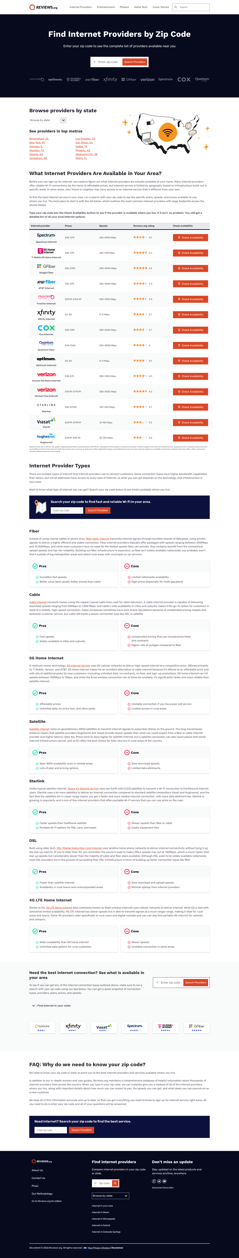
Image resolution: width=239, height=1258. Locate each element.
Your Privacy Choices (99, 1247)
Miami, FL (81, 158)
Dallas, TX (81, 146)
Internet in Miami (100, 1212)
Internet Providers (81, 7)
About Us (37, 1170)
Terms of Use (157, 1188)
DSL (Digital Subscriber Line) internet (79, 848)
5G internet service (78, 665)
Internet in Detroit (101, 1225)
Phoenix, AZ (83, 150)
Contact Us (38, 1178)
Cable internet (38, 602)
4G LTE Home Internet (59, 907)
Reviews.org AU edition (50, 1201)
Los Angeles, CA (85, 138)
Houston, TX (36, 150)
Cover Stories (161, 7)
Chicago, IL (36, 146)
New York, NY (37, 142)
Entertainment (106, 7)
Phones (124, 7)
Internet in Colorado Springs (106, 1232)
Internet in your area (102, 1205)
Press (35, 1185)
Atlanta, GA (36, 154)
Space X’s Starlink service (83, 788)
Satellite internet (39, 729)
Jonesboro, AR (38, 158)
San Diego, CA (84, 142)
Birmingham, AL (39, 138)
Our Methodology (42, 1193)
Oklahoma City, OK (87, 154)
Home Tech (140, 7)
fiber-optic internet (97, 538)
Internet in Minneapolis (104, 1218)
